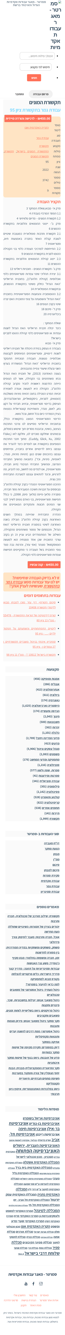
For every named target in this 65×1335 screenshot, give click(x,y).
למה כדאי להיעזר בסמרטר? (42, 984)
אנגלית (55, 684)
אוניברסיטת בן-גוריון (44, 1123)
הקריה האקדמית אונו (37, 127)
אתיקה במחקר (50, 1042)
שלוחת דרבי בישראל (42, 1253)
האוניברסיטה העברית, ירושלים (36, 1145)
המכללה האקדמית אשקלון (41, 1162)
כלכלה (55, 733)
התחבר (19, 94)
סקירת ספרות (51, 875)
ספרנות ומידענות (48, 776)
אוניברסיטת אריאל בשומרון (41, 1118)
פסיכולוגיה (52, 792)
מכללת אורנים (24, 1232)
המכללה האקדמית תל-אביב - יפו (31, 1200)
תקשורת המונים (40, 156)
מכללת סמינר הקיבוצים (37, 1242)
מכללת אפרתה (47, 1237)
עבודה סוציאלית (49, 781)
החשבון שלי (19, 1295)
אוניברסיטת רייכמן (48, 1134)
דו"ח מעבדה (51, 843)
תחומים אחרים (50, 808)
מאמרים (44, 1295)
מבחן (56, 854)
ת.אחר (21, 1253)
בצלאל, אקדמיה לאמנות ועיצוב (23, 1140)
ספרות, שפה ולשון (48, 770)
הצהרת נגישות (28, 1300)
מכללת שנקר (20, 1248)
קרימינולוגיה (51, 802)
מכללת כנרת (33, 1237)
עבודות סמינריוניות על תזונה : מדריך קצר (34, 968)
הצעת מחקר (52, 849)
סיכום (56, 865)
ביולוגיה (54, 695)
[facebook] (33, 1283)
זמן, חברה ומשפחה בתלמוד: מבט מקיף (35, 958)
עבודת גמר (42, 138)
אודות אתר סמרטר (49, 1300)
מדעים (55, 743)
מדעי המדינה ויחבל (47, 738)
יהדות (55, 727)
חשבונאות (53, 722)
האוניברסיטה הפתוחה (38, 1150)
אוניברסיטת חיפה (32, 1128)
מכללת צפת (45, 1248)
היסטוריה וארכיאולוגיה (45, 706)
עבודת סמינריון (50, 892)
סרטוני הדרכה (11, 1300)
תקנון (24, 1305)
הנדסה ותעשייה (49, 711)
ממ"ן (56, 859)
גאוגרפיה (53, 700)
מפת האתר (35, 1305)
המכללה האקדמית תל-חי (44, 1205)
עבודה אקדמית (50, 881)
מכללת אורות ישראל (44, 1231)
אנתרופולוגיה (51, 689)
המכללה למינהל (47, 1210)
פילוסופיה (53, 786)
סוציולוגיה (53, 765)
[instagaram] (40, 1283)
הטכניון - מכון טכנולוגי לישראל (34, 1157)
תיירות (55, 813)
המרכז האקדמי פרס (26, 1216)
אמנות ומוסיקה (50, 679)
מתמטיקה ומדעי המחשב (44, 759)
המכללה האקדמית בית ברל (34, 1167)
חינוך (56, 716)
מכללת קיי (33, 1248)
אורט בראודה (44, 1140)
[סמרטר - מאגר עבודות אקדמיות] (55, 47)
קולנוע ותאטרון (50, 797)
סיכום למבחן (51, 870)
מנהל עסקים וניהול (48, 749)
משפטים (54, 754)
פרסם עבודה (41, 94)
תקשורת (44, 146)
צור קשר (33, 1295)
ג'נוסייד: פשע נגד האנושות (43, 963)
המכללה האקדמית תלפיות (18, 1205)
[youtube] (26, 1283)
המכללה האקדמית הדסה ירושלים (36, 1178)
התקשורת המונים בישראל (33, 151)
